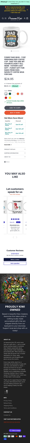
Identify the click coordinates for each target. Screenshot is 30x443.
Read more (7, 144)
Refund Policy (8, 403)
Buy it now (15, 112)
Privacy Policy (8, 400)
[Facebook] (7, 391)
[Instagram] (7, 392)
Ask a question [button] (15, 263)
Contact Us (7, 415)
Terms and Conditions (10, 408)
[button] (14, 237)
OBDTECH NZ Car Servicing (12, 422)
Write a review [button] (15, 259)
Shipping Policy (8, 405)
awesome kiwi (13, 433)
